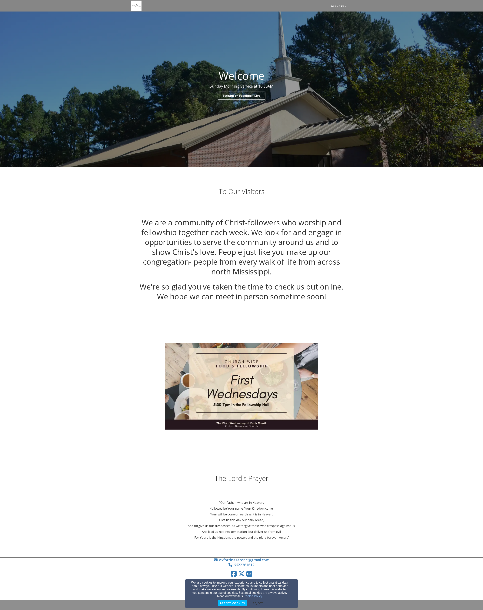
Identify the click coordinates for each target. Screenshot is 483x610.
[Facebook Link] (234, 573)
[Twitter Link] (241, 573)
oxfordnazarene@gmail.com (244, 559)
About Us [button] (337, 6)
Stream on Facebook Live (242, 96)
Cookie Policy (253, 596)
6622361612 (244, 564)
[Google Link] (249, 573)
